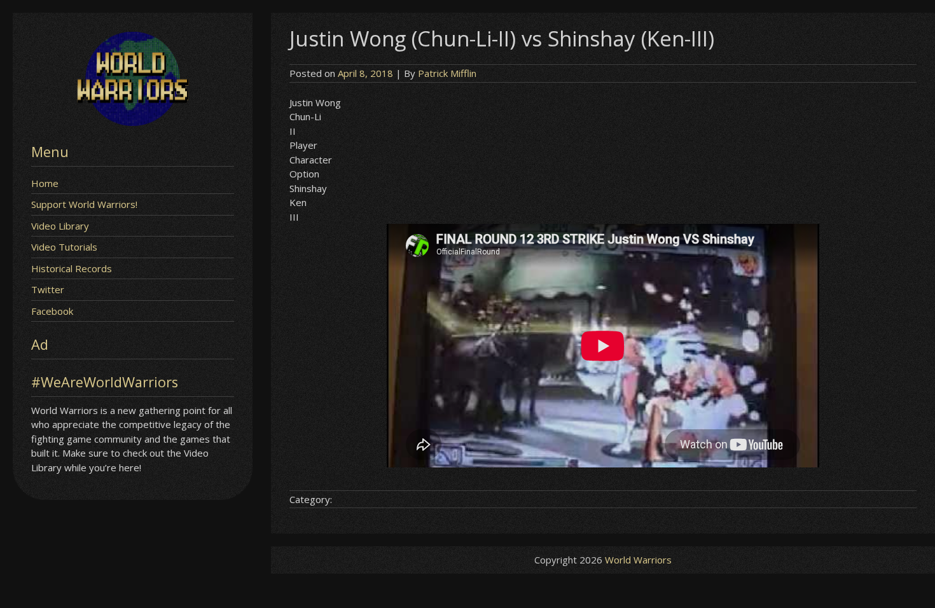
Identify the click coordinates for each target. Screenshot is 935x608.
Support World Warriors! (84, 204)
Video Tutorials (64, 246)
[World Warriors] (132, 122)
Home (45, 183)
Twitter (47, 289)
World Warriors (638, 559)
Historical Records (71, 268)
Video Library (60, 225)
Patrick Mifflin (447, 73)
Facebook (52, 311)
